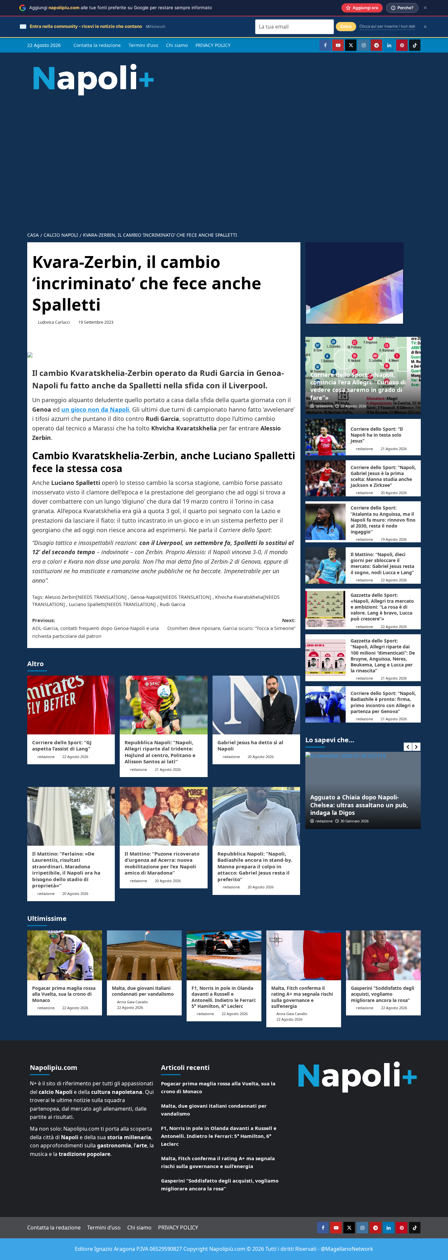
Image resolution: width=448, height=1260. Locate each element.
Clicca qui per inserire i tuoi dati (387, 26)
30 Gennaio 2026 (354, 820)
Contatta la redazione (97, 45)
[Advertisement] (224, 158)
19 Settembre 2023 (95, 322)
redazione (45, 756)
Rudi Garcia (172, 604)
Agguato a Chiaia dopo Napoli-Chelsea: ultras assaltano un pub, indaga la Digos (359, 804)
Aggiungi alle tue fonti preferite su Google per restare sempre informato (120, 7)
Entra (346, 26)
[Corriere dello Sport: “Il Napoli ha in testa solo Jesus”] (325, 437)
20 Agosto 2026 (261, 756)
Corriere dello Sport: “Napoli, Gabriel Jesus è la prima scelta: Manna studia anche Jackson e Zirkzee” (383, 476)
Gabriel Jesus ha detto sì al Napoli (250, 745)
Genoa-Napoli (146, 597)
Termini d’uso (143, 45)
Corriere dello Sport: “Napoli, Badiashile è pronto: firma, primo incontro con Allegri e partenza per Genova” (383, 702)
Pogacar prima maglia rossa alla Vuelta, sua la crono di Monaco (63, 994)
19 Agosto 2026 (394, 539)
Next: (231, 624)
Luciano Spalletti (87, 604)
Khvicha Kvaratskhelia (239, 597)
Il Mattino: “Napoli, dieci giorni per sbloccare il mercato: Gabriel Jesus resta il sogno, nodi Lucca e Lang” (382, 563)
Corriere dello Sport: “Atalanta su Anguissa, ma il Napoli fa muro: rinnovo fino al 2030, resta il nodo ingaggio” (383, 520)
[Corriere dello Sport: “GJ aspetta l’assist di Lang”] (71, 705)
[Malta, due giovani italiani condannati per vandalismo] (144, 955)
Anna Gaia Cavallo (132, 1001)
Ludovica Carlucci (54, 322)
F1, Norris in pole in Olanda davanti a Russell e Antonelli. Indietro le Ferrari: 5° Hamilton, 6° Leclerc (224, 997)
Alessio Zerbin (60, 597)
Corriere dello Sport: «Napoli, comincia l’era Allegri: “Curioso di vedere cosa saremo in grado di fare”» (358, 386)
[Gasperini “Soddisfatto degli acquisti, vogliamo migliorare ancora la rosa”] (383, 955)
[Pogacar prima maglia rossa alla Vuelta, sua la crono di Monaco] (64, 955)
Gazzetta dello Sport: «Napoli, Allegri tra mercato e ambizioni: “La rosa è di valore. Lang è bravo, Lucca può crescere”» (382, 607)
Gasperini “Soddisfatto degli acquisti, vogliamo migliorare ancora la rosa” (382, 994)
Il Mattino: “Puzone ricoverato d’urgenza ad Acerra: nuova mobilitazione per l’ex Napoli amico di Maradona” (162, 863)
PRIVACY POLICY (213, 45)
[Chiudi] (425, 7)
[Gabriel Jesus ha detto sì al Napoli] (256, 705)
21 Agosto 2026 (168, 769)
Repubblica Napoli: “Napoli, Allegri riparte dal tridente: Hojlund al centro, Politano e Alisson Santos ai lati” (160, 752)
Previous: (95, 628)
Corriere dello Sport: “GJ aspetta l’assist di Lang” (62, 745)
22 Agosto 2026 (75, 756)
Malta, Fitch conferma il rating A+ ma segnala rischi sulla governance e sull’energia (302, 997)
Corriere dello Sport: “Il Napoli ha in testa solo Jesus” (377, 435)
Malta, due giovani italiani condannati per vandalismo (143, 991)
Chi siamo (177, 45)
